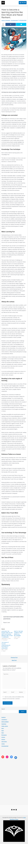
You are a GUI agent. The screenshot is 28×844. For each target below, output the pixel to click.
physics (3, 737)
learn (3, 728)
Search (3, 709)
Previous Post (14, 657)
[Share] (10, 24)
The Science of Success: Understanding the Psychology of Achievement (6, 645)
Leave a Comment (6, 20)
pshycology (4, 741)
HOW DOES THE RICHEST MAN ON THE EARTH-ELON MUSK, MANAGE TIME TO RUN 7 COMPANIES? (7, 634)
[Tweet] (21, 24)
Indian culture (5, 726)
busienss (4, 717)
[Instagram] (16, 809)
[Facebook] (11, 809)
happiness (4, 723)
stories (3, 743)
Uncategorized (14, 20)
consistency (4, 719)
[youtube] (14, 809)
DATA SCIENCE (5, 721)
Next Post (14, 660)
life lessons (4, 735)
